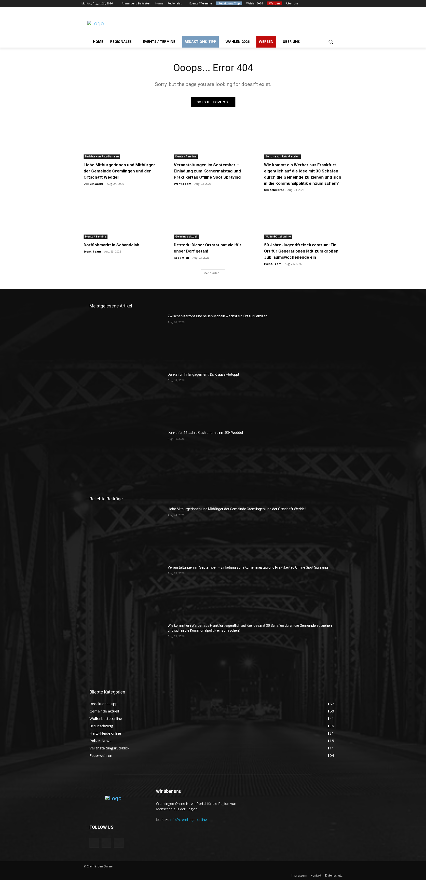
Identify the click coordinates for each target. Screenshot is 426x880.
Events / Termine (185, 156)
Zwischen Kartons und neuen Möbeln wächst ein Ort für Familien (217, 316)
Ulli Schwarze (94, 184)
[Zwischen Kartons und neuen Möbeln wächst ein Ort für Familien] (126, 340)
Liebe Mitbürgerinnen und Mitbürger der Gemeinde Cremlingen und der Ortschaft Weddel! (119, 171)
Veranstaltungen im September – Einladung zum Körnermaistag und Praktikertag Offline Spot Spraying (207, 171)
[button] (331, 42)
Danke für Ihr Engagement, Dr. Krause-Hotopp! (203, 374)
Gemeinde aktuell (186, 236)
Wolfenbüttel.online (278, 236)
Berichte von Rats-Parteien (102, 156)
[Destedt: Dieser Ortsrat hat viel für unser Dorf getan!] (213, 219)
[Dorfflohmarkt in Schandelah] (123, 219)
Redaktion (181, 257)
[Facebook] (314, 3)
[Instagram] (321, 3)
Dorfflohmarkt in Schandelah (111, 244)
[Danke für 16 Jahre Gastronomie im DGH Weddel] (126, 456)
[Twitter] (328, 3)
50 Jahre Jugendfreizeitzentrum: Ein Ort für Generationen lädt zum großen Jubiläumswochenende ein (301, 251)
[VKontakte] (118, 843)
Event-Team (182, 184)
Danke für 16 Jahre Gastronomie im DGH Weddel (205, 433)
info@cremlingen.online (188, 819)
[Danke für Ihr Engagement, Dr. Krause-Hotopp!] (126, 398)
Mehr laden (211, 273)
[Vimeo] (335, 3)
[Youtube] (342, 3)
